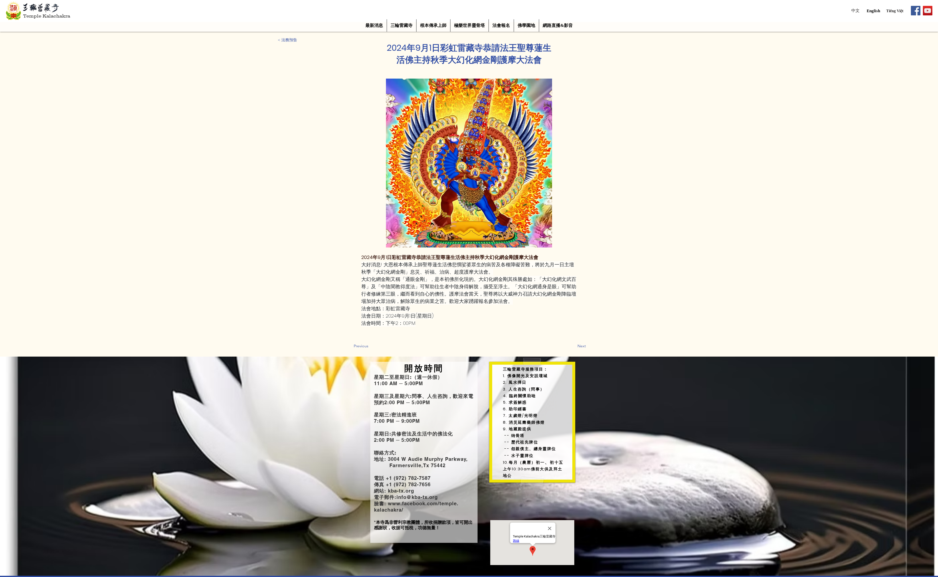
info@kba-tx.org (417, 497)
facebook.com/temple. (430, 503)
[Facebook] (915, 10)
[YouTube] (927, 10)
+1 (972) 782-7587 (407, 478)
